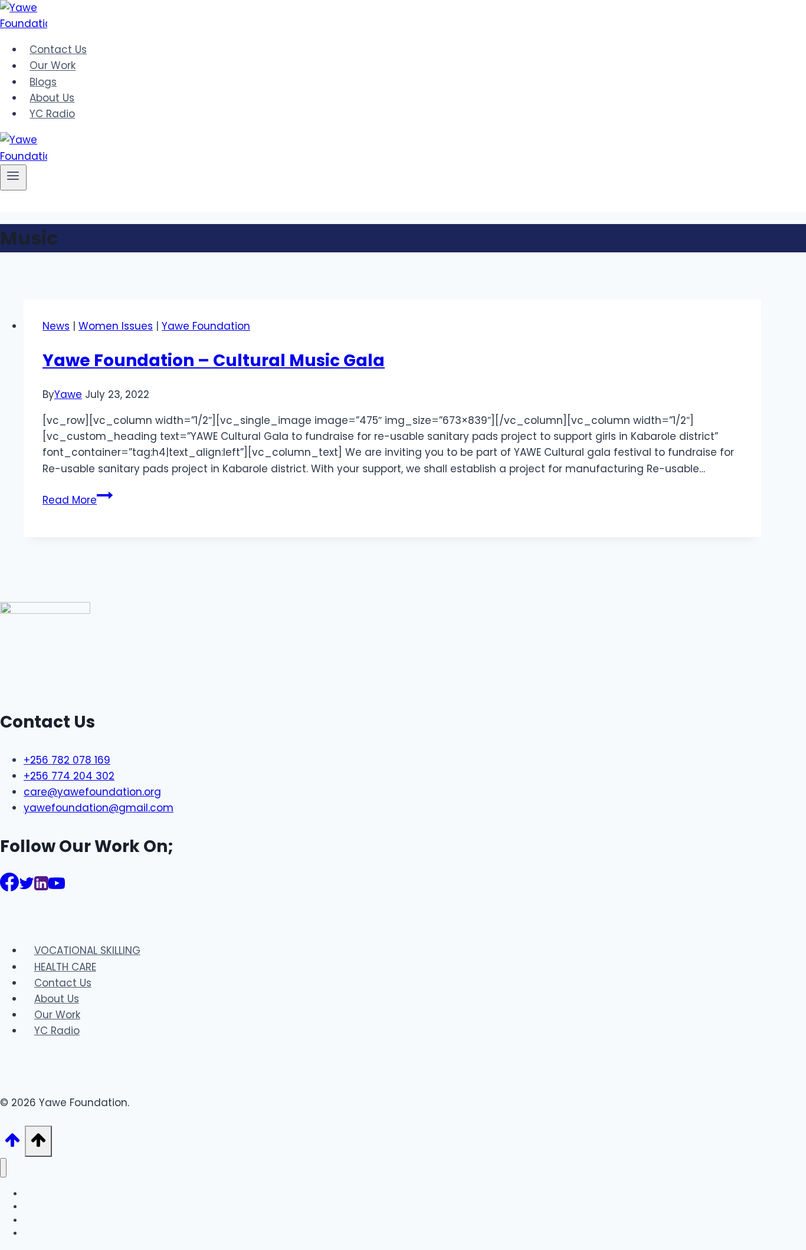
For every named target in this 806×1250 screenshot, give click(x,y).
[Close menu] (3, 1167)
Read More (77, 500)
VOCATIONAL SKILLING (87, 950)
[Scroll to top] (12, 1144)
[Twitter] (26, 887)
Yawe (68, 394)
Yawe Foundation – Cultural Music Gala (213, 360)
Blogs (43, 82)
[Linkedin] (41, 887)
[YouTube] (56, 887)
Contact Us (58, 49)
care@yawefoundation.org (92, 792)
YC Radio (52, 114)
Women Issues (115, 326)
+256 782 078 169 (67, 760)
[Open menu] (13, 177)
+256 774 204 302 (69, 776)
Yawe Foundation (206, 326)
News (56, 326)
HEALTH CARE (65, 967)
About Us (52, 98)
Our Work (53, 66)
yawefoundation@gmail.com (98, 808)
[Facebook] (9, 887)
